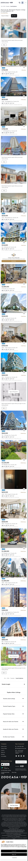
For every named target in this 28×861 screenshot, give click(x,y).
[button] (14, 684)
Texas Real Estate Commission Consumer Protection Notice (14, 831)
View (4, 44)
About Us (3, 752)
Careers (2, 750)
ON (8, 678)
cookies (5, 844)
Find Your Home (14, 805)
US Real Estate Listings (6, 770)
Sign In (4, 408)
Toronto (12, 678)
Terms (18, 846)
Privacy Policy (4, 748)
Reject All (14, 854)
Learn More (18, 836)
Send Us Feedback (21, 762)
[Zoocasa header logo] (7, 2)
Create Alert (13, 261)
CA (5, 678)
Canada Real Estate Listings (5, 773)
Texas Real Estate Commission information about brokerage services (14, 830)
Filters (15, 15)
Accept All (14, 851)
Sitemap (2, 754)
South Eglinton (19, 678)
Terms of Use (4, 746)
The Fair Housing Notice (17, 834)
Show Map (14, 772)
